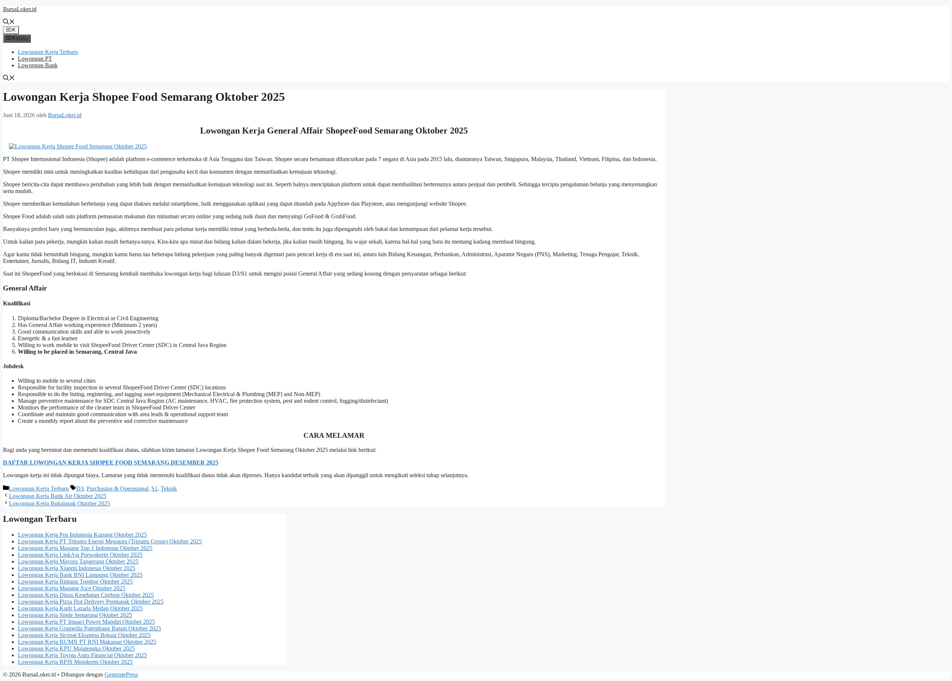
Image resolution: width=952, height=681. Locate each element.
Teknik (169, 488)
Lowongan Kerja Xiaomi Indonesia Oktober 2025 (76, 568)
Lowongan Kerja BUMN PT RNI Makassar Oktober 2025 (87, 642)
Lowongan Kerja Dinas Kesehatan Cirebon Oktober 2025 (86, 595)
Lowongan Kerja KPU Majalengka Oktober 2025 (76, 648)
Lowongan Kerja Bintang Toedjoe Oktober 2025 (75, 581)
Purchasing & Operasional (117, 488)
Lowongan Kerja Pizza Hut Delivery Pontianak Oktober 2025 (91, 601)
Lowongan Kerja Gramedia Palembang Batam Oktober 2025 (89, 628)
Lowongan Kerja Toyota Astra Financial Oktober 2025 (82, 655)
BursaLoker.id (19, 9)
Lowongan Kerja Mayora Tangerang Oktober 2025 (78, 561)
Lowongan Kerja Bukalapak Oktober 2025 (59, 503)
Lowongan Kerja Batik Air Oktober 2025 (57, 496)
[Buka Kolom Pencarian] (9, 22)
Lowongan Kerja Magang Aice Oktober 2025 (71, 588)
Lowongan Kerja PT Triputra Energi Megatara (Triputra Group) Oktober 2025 (110, 541)
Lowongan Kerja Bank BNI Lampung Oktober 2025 (80, 575)
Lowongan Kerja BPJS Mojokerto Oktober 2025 (75, 662)
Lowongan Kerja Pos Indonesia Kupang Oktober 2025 (82, 534)
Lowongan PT (35, 58)
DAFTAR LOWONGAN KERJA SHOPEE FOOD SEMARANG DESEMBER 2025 (110, 462)
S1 (154, 488)
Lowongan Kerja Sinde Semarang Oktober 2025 (75, 615)
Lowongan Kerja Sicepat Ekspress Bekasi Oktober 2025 (84, 635)
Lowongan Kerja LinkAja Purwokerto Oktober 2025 (80, 555)
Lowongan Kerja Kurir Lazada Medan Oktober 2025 (80, 608)
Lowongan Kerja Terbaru (48, 52)
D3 (80, 488)
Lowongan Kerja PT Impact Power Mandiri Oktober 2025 (86, 622)
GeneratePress (121, 674)
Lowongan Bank (38, 65)
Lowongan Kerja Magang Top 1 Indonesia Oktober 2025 (85, 548)
